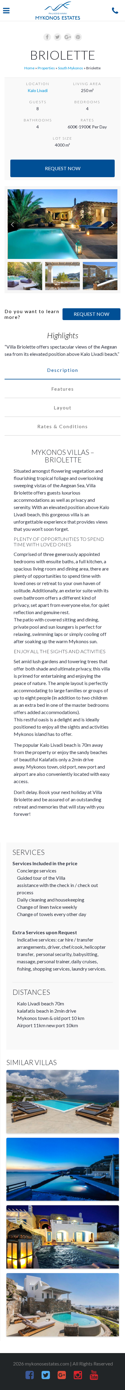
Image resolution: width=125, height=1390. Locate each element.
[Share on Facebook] (47, 37)
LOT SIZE (62, 138)
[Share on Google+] (68, 37)
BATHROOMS (38, 120)
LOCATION (37, 83)
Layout (63, 407)
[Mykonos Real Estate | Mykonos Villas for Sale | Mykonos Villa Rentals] (58, 10)
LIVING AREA (87, 83)
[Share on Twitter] (57, 37)
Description (62, 370)
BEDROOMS (87, 102)
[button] (12, 224)
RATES (87, 120)
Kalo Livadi (38, 90)
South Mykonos (70, 68)
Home (29, 68)
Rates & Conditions (62, 426)
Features (62, 389)
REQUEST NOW (91, 314)
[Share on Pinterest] (78, 37)
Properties (46, 68)
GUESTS (37, 102)
